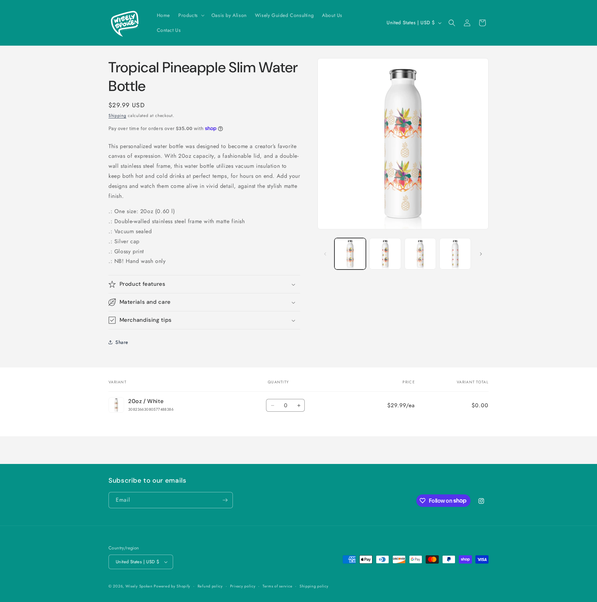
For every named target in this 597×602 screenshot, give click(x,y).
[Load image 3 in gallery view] (420, 254)
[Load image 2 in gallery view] (385, 254)
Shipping (117, 115)
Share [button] (121, 342)
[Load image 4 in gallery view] (455, 254)
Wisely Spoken (139, 586)
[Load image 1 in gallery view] (350, 254)
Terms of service (277, 586)
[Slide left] (325, 254)
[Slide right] (481, 254)
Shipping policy (314, 586)
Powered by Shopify (172, 586)
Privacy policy (243, 586)
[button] (190, 15)
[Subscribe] (225, 500)
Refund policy (210, 586)
